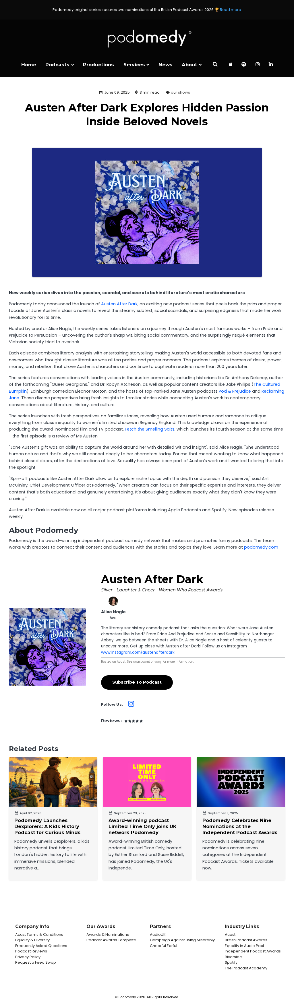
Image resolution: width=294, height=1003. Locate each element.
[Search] (215, 65)
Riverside (233, 957)
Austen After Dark (119, 304)
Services (134, 64)
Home (28, 64)
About (189, 64)
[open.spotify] (244, 65)
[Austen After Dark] (47, 647)
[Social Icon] (257, 65)
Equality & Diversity (32, 940)
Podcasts (57, 64)
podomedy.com (261, 547)
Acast (230, 934)
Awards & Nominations (107, 934)
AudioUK (158, 934)
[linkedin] (271, 65)
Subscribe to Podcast (137, 682)
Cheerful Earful (163, 945)
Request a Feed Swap (35, 962)
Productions (98, 64)
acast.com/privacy (147, 661)
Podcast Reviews (31, 951)
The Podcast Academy (246, 968)
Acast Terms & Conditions (39, 934)
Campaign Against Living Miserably (182, 940)
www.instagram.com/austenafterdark (138, 652)
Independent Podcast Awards (253, 951)
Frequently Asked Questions (41, 945)
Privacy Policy (27, 957)
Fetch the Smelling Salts (150, 429)
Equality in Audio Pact (244, 945)
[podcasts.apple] (230, 65)
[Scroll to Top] (283, 973)
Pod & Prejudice (235, 391)
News (165, 64)
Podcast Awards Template (111, 940)
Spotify (231, 962)
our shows (180, 92)
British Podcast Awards (246, 940)
